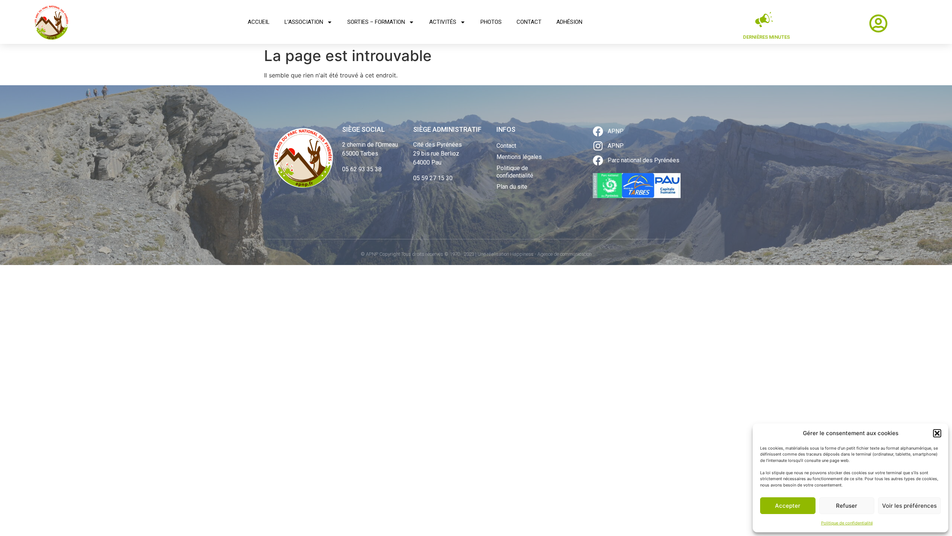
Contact (529, 22)
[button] (937, 433)
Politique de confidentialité (847, 523)
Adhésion (569, 22)
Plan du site (511, 186)
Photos (491, 22)
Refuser (846, 505)
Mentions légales (519, 156)
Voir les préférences (909, 505)
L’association (303, 22)
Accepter (787, 505)
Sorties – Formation (376, 22)
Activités (442, 22)
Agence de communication (564, 254)
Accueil (259, 22)
